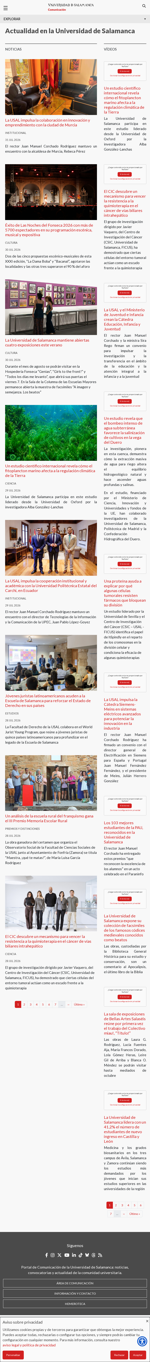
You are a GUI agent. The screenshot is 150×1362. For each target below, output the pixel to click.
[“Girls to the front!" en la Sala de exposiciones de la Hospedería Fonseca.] (51, 307)
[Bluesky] (87, 1255)
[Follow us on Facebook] (46, 1255)
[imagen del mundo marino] (51, 432)
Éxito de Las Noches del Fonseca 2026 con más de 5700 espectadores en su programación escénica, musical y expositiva (49, 230)
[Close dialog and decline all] (147, 1319)
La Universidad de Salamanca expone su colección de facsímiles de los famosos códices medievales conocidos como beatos (124, 927)
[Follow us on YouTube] (66, 1255)
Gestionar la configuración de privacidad (125, 76)
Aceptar (137, 1354)
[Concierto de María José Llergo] (51, 191)
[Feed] (100, 1255)
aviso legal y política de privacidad (29, 1345)
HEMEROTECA (75, 1303)
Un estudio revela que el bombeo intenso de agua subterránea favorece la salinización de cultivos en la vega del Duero (124, 430)
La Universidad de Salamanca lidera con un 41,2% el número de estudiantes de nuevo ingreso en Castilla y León (125, 1129)
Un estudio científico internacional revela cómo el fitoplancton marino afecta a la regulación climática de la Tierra (50, 470)
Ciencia (10, 483)
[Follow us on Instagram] (53, 1255)
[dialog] (75, 1339)
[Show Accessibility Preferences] (142, 1341)
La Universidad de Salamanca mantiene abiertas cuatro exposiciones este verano (47, 342)
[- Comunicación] (72, 7)
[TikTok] (80, 1255)
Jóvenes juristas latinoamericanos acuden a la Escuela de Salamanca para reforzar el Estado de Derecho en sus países (48, 700)
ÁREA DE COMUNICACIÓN (75, 1283)
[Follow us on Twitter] (59, 1255)
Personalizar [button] (13, 1354)
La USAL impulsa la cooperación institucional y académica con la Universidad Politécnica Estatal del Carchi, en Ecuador (51, 585)
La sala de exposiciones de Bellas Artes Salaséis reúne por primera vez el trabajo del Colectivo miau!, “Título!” (125, 1023)
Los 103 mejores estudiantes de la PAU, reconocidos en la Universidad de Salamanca (123, 832)
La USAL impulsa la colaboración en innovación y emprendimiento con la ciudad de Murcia (47, 122)
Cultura (11, 242)
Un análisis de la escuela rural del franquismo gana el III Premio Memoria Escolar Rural (49, 818)
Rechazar (119, 1354)
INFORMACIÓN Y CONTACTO (75, 1293)
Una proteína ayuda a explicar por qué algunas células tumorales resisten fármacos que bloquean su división (125, 593)
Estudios (12, 713)
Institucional (15, 132)
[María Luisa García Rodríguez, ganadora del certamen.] (51, 782)
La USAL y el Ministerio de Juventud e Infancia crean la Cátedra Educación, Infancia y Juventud (124, 319)
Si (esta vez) (124, 71)
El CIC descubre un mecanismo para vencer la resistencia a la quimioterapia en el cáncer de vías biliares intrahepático (48, 941)
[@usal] (93, 1255)
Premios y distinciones (22, 828)
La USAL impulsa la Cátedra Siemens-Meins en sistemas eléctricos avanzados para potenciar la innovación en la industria (122, 714)
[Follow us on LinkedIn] (74, 1255)
